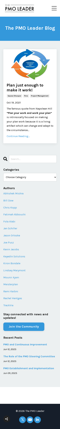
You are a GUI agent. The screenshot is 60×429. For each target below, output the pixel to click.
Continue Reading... (18, 136)
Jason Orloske (11, 235)
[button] (6, 419)
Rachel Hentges (12, 298)
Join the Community (24, 326)
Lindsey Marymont (14, 270)
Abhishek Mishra (13, 193)
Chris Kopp (10, 207)
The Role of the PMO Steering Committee (29, 356)
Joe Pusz (8, 242)
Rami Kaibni (10, 291)
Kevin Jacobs (11, 249)
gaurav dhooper (14, 96)
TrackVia (8, 305)
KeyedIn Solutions (14, 256)
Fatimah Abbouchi (14, 214)
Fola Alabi (9, 221)
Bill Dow (8, 200)
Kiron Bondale (11, 263)
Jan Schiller (10, 228)
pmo (26, 96)
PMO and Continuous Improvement (25, 344)
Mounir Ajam (11, 277)
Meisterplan (10, 284)
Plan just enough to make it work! (25, 87)
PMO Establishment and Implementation (28, 368)
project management (39, 96)
